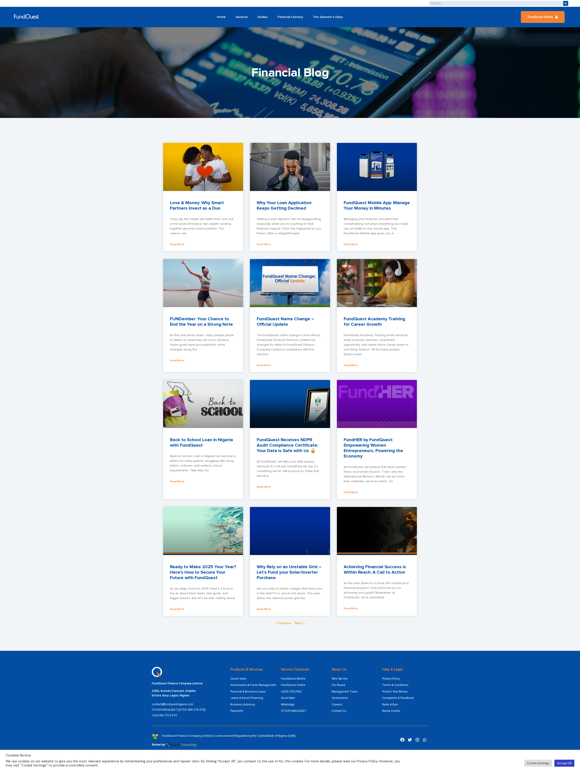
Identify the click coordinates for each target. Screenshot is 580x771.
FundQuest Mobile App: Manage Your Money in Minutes (377, 205)
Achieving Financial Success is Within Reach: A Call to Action (375, 569)
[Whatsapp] (425, 740)
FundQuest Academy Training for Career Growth (374, 321)
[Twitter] (410, 740)
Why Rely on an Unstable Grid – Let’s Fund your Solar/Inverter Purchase (289, 572)
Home (221, 17)
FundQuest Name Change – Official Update (285, 321)
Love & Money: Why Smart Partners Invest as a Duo (197, 205)
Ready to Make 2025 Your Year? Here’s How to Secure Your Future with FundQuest (203, 572)
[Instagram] (417, 740)
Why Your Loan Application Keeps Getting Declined (284, 205)
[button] (543, 17)
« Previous (283, 623)
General (241, 17)
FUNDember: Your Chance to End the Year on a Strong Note (201, 321)
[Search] (565, 3)
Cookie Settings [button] (538, 763)
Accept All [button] (564, 763)
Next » (300, 623)
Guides (262, 17)
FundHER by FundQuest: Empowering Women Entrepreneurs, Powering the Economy (373, 448)
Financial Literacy (290, 17)
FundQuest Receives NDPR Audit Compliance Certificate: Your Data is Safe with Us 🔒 (287, 445)
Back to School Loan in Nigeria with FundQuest (201, 442)
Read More (177, 244)
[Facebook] (402, 740)
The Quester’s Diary (328, 17)
